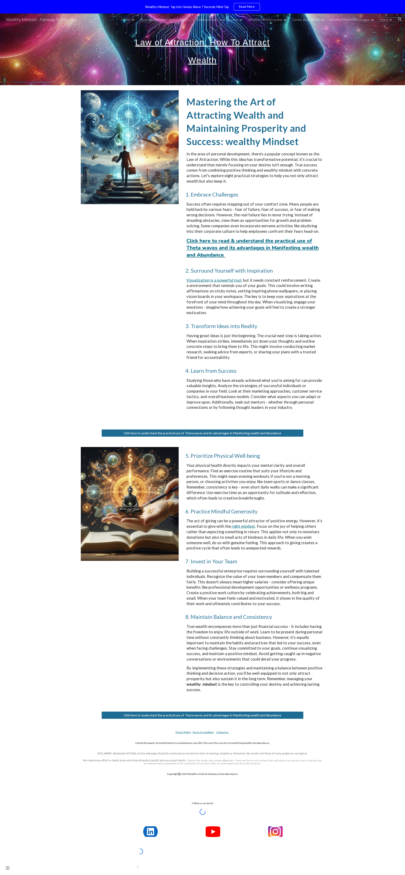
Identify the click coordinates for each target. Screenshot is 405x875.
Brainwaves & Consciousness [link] (217, 20)
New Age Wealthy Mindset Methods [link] (165, 20)
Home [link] (125, 20)
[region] (202, 6)
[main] (202, 49)
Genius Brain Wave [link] (306, 20)
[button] (400, 19)
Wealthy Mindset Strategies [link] (349, 20)
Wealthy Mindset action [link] (265, 20)
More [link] (384, 20)
